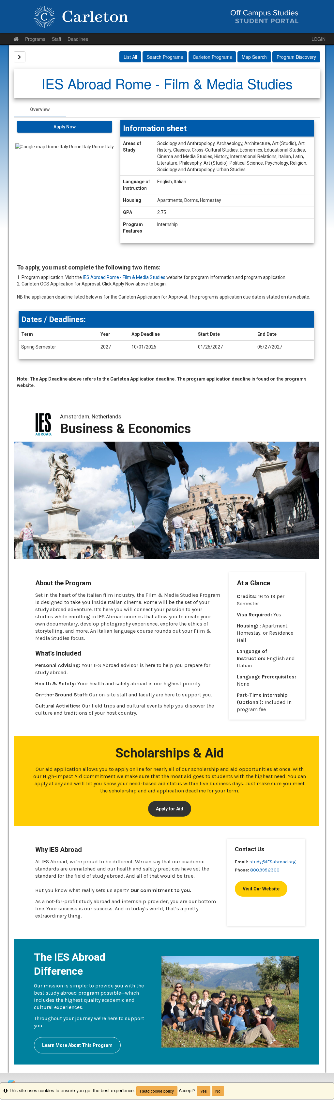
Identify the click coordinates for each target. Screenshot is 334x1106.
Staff (56, 39)
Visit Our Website (261, 888)
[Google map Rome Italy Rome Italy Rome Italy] (64, 181)
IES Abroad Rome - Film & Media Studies (124, 277)
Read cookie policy (157, 1091)
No (217, 1091)
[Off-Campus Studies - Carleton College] (167, 16)
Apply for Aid (169, 808)
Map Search (254, 57)
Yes (203, 1091)
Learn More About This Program (77, 1045)
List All (130, 57)
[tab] (40, 109)
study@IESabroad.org (273, 862)
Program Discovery (296, 57)
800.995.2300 (265, 870)
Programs (35, 39)
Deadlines (78, 39)
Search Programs (165, 57)
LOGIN (318, 39)
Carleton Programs (212, 57)
